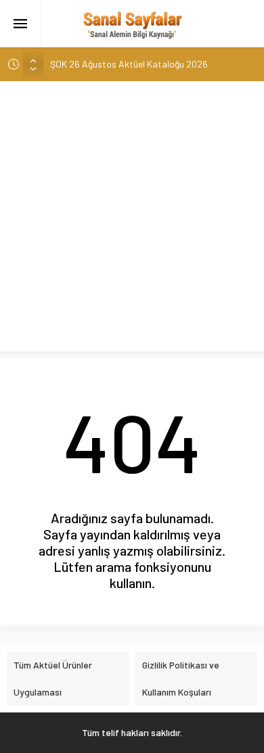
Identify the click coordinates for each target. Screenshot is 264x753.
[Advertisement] (132, 219)
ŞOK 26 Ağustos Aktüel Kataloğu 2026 (129, 64)
